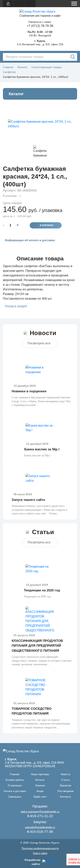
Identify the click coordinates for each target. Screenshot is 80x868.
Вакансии (65, 785)
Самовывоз (14, 796)
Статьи (65, 779)
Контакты (65, 796)
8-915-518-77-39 (40, 832)
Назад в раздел (16, 306)
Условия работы (14, 779)
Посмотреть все (39, 343)
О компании (15, 785)
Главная (14, 774)
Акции (40, 791)
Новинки (40, 785)
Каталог (40, 779)
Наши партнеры (40, 774)
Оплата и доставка (14, 791)
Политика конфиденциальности (40, 848)
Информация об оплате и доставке (30, 240)
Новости (65, 774)
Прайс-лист (40, 796)
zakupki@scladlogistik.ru (40, 827)
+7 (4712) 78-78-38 (40, 25)
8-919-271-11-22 (40, 816)
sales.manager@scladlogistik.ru (40, 811)
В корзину (46, 225)
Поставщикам (65, 791)
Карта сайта (40, 853)
